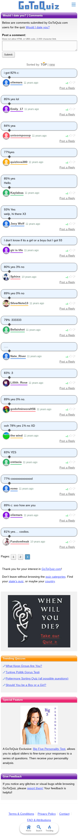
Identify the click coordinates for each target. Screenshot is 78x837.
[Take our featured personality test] (39, 725)
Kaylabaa (17, 192)
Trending (49, 831)
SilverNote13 (19, 303)
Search (39, 831)
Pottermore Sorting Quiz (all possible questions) (37, 678)
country (50, 581)
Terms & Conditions (21, 813)
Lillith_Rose (18, 382)
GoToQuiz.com (51, 569)
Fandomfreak (19, 541)
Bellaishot (17, 329)
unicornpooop (20, 135)
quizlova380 (18, 162)
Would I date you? (38, 27)
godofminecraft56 (23, 409)
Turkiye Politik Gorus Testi (23, 672)
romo (14, 488)
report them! (35, 788)
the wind (16, 435)
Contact (64, 813)
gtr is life (16, 250)
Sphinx (15, 276)
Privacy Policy (47, 813)
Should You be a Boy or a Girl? (26, 685)
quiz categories (56, 576)
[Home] (39, 5)
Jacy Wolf (17, 223)
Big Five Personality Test (49, 748)
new (52, 64)
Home (28, 831)
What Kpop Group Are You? (24, 666)
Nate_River (18, 356)
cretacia (16, 462)
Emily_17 (16, 109)
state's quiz (16, 581)
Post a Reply (67, 88)
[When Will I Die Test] (39, 621)
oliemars (16, 82)
